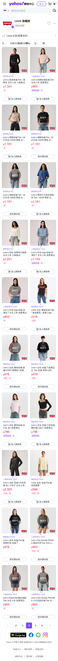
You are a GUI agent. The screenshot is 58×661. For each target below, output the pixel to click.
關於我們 (28, 649)
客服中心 (17, 649)
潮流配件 (45, 43)
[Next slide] (26, 60)
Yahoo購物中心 (21, 4)
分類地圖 (39, 656)
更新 (49, 642)
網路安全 (19, 656)
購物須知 (39, 649)
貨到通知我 (43, 156)
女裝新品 (37, 43)
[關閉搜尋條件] (8, 10)
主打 (4, 43)
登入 (41, 3)
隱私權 (29, 656)
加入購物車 (16, 98)
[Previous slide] (4, 60)
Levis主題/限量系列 (17, 35)
